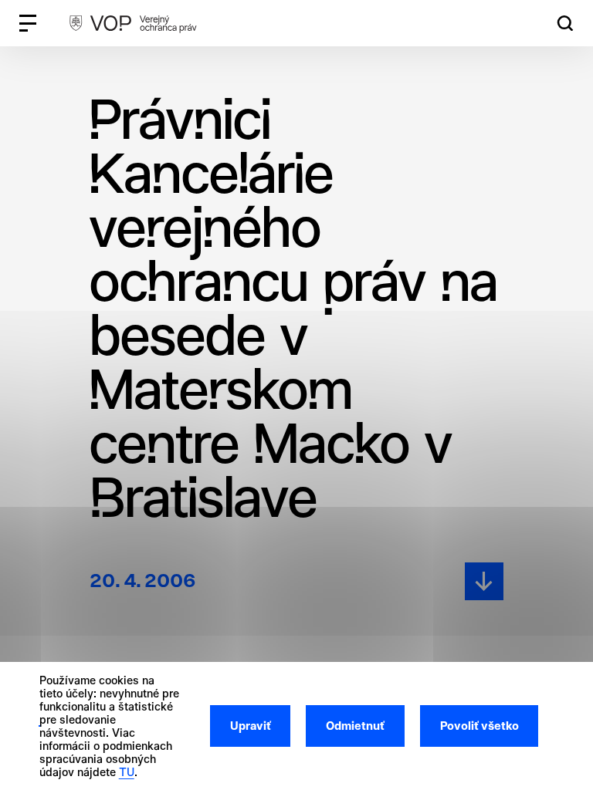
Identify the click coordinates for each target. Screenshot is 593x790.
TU (126, 771)
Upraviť (250, 726)
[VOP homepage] (133, 23)
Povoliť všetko (479, 726)
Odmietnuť (355, 726)
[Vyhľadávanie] (565, 23)
